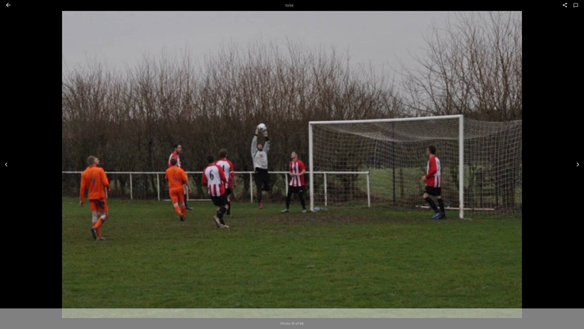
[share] (565, 5)
